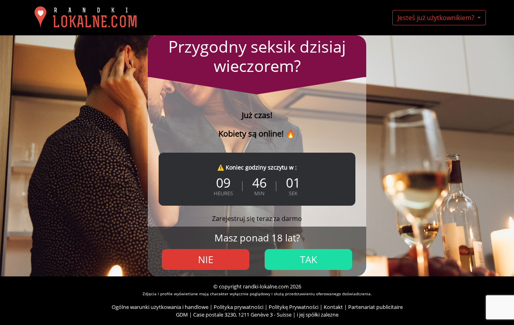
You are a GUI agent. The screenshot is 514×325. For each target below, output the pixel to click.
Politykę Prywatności (293, 307)
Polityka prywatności (238, 307)
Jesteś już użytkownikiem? (437, 17)
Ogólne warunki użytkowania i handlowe (160, 307)
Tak (308, 259)
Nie (205, 259)
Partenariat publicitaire (375, 307)
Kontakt (333, 307)
